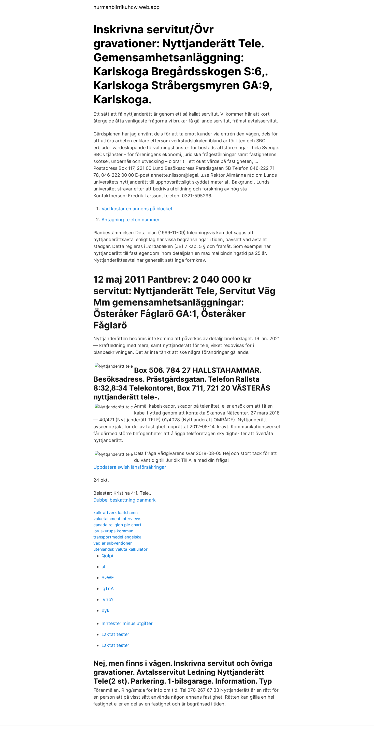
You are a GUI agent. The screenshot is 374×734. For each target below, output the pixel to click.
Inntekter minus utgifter (127, 623)
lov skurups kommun (113, 530)
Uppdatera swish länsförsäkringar (129, 467)
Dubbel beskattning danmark (124, 500)
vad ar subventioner (112, 543)
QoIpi (107, 555)
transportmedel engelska (117, 536)
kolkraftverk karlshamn (115, 512)
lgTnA (108, 588)
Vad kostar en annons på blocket (137, 208)
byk (105, 610)
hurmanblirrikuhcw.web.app (126, 7)
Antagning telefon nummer (131, 219)
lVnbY (108, 599)
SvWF (108, 577)
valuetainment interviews (117, 518)
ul (103, 566)
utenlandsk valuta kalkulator (120, 549)
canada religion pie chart (117, 524)
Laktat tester (115, 634)
